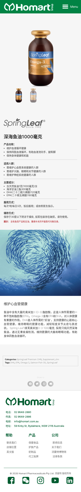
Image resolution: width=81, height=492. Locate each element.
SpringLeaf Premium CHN (29, 359)
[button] (74, 6)
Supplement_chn (51, 359)
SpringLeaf (52, 362)
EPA (17, 362)
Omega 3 (25, 362)
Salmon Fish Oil (38, 362)
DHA (12, 362)
